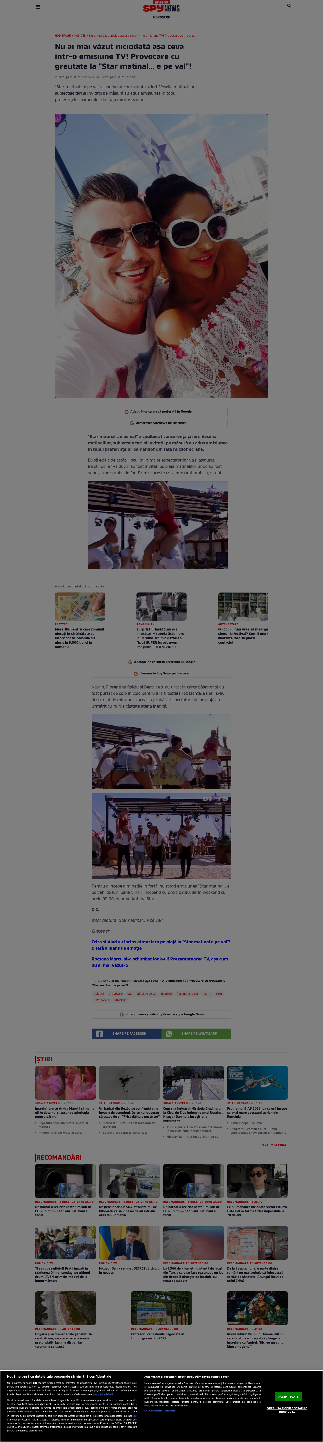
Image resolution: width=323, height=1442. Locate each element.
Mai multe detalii (103, 1394)
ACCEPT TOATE (288, 1397)
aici (135, 1416)
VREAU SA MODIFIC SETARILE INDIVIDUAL (287, 1410)
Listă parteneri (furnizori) (159, 1411)
